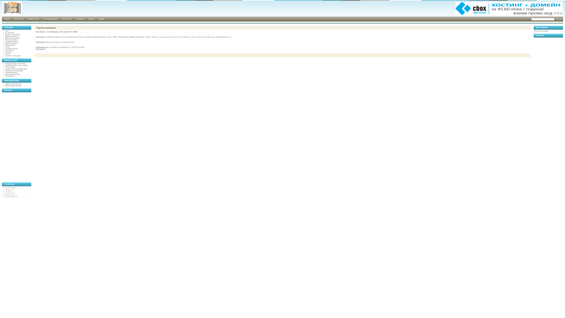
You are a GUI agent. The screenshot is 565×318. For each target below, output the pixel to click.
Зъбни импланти (11, 72)
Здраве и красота (11, 36)
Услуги (7, 54)
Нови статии (67, 19)
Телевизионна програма (14, 71)
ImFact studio (10, 67)
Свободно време (11, 48)
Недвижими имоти (12, 41)
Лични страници (11, 40)
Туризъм (8, 52)
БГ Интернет (10, 33)
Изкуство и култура (12, 38)
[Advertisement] (13, 136)
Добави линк (18, 19)
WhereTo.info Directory (13, 84)
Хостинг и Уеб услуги (13, 56)
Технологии (9, 50)
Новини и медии (11, 43)
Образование (10, 45)
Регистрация (543, 31)
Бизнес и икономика (12, 34)
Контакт (91, 19)
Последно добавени (50, 19)
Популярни (80, 19)
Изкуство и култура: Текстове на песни (59, 42)
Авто (7, 31)
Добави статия (33, 19)
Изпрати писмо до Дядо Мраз (16, 69)
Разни (7, 47)
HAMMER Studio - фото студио (16, 65)
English (101, 19)
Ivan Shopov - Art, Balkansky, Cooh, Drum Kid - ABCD (57, 32)
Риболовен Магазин (12, 74)
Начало (7, 19)
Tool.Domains (10, 76)
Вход (536, 31)
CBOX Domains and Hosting (15, 63)
